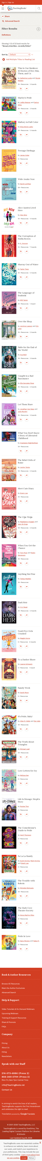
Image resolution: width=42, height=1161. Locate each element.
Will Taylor (24, 300)
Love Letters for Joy (27, 770)
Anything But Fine (26, 574)
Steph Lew (25, 863)
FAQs (4, 1026)
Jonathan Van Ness (27, 409)
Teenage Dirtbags (26, 150)
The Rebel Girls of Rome (26, 461)
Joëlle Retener (25, 102)
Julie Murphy (22, 411)
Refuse (31, 1158)
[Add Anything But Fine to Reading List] (20, 586)
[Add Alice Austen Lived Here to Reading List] (20, 223)
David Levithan (25, 184)
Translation (7, 1114)
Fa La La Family (25, 856)
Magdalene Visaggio (27, 522)
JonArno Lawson (26, 326)
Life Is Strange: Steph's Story (29, 800)
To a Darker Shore (26, 659)
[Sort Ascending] (32, 54)
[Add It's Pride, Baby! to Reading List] (20, 729)
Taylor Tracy (24, 269)
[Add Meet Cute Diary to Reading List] (20, 501)
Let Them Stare (25, 404)
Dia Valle (37, 721)
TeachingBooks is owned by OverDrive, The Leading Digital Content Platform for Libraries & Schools (21, 1131)
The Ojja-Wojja (25, 517)
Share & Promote (9, 1022)
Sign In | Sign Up (8, 2)
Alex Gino (23, 215)
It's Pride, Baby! (25, 716)
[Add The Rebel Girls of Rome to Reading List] (20, 475)
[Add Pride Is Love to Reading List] (20, 949)
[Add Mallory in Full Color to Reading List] (20, 134)
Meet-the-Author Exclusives (13, 988)
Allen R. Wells (25, 721)
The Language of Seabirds (26, 294)
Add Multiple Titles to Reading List (20, 59)
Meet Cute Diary (26, 488)
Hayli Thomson (25, 835)
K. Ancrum (24, 243)
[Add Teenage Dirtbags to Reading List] (20, 163)
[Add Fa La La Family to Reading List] (20, 871)
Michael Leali (25, 749)
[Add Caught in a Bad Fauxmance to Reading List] (20, 391)
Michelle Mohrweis (27, 888)
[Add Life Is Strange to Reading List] (20, 814)
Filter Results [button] (9, 28)
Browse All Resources (11, 984)
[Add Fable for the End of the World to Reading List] (20, 362)
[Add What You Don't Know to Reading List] (20, 451)
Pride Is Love (24, 936)
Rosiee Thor (24, 806)
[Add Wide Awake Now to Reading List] (20, 191)
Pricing (4, 1043)
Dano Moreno (25, 941)
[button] (3, 8)
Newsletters (7, 1056)
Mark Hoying (35, 861)
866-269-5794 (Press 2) (16, 1076)
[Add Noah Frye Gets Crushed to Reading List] (20, 646)
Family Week (24, 688)
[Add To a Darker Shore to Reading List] (20, 672)
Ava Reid (23, 355)
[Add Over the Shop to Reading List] (20, 336)
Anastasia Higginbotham (29, 443)
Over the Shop (25, 321)
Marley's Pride (25, 97)
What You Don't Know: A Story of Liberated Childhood (29, 436)
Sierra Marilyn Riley (27, 915)
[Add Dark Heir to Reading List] (20, 615)
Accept (23, 1158)
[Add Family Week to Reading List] (20, 700)
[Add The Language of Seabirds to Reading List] (20, 308)
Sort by (5, 54)
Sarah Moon (24, 692)
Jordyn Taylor (25, 467)
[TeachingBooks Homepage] (16, 8)
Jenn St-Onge (23, 524)
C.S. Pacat (23, 607)
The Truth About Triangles (26, 743)
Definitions (6, 35)
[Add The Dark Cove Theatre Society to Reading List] (20, 923)
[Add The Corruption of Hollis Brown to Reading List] (20, 251)
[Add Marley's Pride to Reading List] (20, 113)
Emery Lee (24, 493)
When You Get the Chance (27, 547)
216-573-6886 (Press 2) (15, 1073)
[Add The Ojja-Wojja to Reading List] (20, 532)
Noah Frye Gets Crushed (25, 632)
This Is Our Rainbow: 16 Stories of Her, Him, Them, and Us (28, 71)
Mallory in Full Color (28, 122)
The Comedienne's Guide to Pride (27, 829)
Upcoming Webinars (10, 1013)
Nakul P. (36, 941)
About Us (5, 1047)
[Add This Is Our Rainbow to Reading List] (20, 88)
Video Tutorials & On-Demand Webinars (18, 1009)
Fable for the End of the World (27, 348)
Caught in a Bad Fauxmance (25, 377)
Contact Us (7, 1089)
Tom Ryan (23, 553)
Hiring (4, 1052)
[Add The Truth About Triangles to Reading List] (20, 757)
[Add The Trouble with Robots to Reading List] (20, 896)
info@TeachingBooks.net (13, 1085)
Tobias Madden (25, 579)
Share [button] (7, 16)
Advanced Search (12, 21)
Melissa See (24, 775)
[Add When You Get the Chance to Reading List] (20, 563)
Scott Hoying (25, 861)
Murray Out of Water (28, 264)
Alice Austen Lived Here (27, 209)
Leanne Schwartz (26, 664)
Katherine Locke (26, 78)
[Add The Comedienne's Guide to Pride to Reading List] (20, 843)
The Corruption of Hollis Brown (27, 237)
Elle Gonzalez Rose (27, 383)
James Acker (24, 155)
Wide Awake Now (26, 179)
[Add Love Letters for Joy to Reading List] (20, 783)
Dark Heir (22, 602)
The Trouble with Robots (26, 882)
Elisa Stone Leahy (26, 127)
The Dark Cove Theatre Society (25, 909)
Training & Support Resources (14, 1018)
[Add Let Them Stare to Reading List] (20, 419)
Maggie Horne (25, 638)
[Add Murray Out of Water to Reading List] (20, 277)
